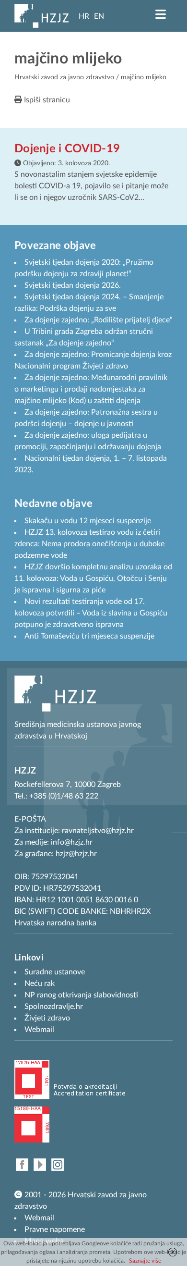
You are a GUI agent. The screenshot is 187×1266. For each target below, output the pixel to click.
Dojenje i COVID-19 (67, 149)
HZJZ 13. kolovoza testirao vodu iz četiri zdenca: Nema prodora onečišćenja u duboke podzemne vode (89, 544)
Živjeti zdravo (47, 1018)
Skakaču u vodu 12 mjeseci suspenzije (87, 521)
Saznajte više (145, 1261)
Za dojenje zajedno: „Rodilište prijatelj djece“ (98, 320)
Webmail (39, 1218)
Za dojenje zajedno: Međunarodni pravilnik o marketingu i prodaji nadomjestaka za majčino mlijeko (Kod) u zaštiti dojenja (90, 389)
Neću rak (39, 983)
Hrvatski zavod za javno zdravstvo (64, 77)
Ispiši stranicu (46, 100)
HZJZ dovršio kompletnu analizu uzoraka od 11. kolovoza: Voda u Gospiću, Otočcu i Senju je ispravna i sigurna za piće (93, 578)
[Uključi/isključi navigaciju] (161, 14)
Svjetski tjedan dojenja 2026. (72, 285)
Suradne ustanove (54, 972)
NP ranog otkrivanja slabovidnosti (81, 995)
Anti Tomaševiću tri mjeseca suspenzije (89, 636)
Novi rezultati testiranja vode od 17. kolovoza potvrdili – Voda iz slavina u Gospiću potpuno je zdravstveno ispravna (90, 613)
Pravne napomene (54, 1229)
